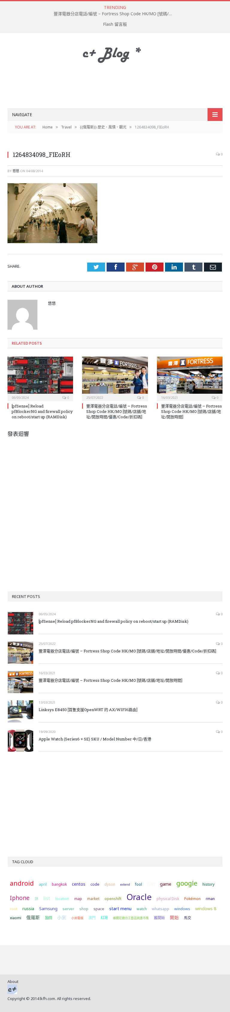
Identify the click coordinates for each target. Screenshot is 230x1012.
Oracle (139, 896)
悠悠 (16, 171)
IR (36, 898)
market (93, 898)
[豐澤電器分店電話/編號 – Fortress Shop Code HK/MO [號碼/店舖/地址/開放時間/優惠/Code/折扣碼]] (115, 378)
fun (151, 883)
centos (78, 884)
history (208, 884)
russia (28, 908)
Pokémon (192, 898)
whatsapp (160, 908)
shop (83, 908)
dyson (110, 884)
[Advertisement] (116, 86)
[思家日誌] (115, 53)
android (22, 883)
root (13, 908)
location (62, 898)
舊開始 (159, 917)
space (98, 908)
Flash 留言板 (115, 24)
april (43, 884)
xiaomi (15, 917)
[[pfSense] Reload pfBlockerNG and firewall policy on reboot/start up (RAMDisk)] (40, 378)
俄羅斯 (33, 917)
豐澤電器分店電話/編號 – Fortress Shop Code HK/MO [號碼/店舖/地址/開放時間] (191, 411)
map (78, 898)
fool (138, 884)
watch (142, 908)
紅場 (104, 917)
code (94, 884)
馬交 (187, 917)
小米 (61, 917)
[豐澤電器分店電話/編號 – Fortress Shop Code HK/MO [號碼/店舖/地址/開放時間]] (190, 378)
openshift (113, 898)
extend (125, 884)
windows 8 (205, 908)
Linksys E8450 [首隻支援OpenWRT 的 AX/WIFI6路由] (88, 709)
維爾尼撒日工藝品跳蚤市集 (131, 918)
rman (210, 898)
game (165, 884)
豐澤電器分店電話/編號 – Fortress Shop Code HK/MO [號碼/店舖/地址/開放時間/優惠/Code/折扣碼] (115, 13)
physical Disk (168, 898)
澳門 (92, 917)
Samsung (48, 908)
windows (182, 908)
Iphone (20, 898)
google (186, 883)
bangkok (59, 884)
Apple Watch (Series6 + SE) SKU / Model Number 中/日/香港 (95, 739)
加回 (48, 917)
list (46, 898)
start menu (120, 908)
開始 (174, 917)
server (68, 908)
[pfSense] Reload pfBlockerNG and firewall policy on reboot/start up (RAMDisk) (42, 411)
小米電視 (77, 918)
